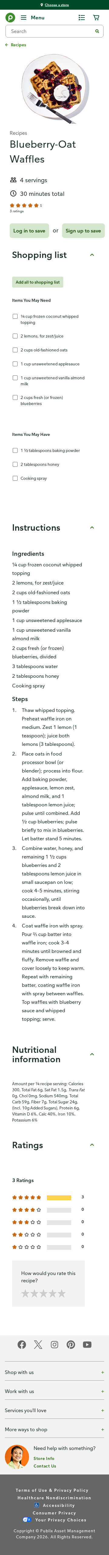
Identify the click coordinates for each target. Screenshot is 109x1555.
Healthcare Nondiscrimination (54, 1497)
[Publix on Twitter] (38, 1347)
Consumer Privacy (54, 1512)
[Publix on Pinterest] (71, 1347)
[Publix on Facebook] (22, 1347)
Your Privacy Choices (60, 1519)
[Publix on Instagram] (54, 1347)
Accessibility (58, 1505)
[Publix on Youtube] (87, 1347)
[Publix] (10, 19)
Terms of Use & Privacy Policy (52, 1490)
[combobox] (51, 31)
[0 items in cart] (96, 18)
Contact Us (45, 1465)
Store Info (44, 1458)
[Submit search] (97, 31)
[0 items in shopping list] (81, 18)
